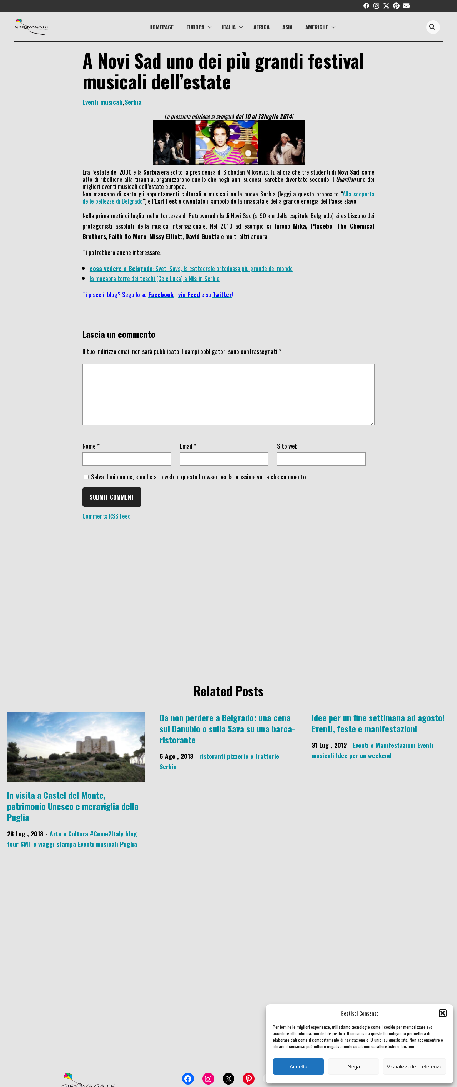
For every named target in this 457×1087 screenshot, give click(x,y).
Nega (353, 1066)
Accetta (298, 1066)
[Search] (432, 27)
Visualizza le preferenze (414, 1066)
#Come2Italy (107, 833)
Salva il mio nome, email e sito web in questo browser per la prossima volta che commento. (199, 476)
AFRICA (261, 27)
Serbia (133, 101)
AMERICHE (316, 27)
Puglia (128, 843)
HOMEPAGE (161, 27)
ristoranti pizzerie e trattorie (239, 756)
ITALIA (229, 27)
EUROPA (195, 27)
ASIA (287, 27)
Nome (91, 445)
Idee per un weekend (363, 755)
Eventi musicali (102, 101)
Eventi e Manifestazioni (384, 745)
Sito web (287, 445)
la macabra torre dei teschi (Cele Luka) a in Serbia (155, 278)
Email (188, 445)
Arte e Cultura (69, 833)
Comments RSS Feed (106, 515)
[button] (442, 1013)
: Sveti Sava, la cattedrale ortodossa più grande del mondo (191, 268)
